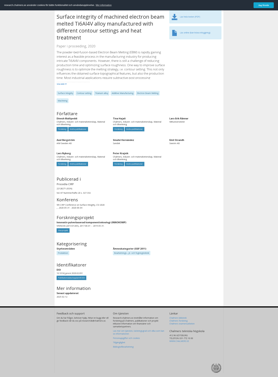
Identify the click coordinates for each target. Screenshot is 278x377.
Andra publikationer (78, 129)
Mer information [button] (104, 5)
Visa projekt (63, 230)
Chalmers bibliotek (178, 317)
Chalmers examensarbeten (182, 323)
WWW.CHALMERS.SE (179, 341)
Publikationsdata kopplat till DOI (71, 278)
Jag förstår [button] (263, 5)
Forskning (62, 129)
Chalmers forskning (178, 320)
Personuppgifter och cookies (126, 338)
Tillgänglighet (119, 342)
